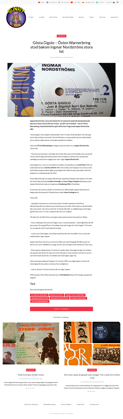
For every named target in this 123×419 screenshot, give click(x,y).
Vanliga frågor (31, 404)
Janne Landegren (79, 298)
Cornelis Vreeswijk (39, 295)
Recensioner (68, 17)
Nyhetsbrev (66, 404)
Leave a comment (61, 309)
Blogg (81, 17)
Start (31, 17)
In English (94, 404)
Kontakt (114, 17)
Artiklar (61, 36)
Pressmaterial (49, 404)
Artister (53, 17)
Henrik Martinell (56, 57)
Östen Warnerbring (40, 301)
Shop (92, 17)
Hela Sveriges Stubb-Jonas (31, 374)
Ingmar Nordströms (60, 298)
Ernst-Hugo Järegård (75, 295)
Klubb (41, 17)
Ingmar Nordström (40, 298)
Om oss (102, 17)
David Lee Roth (57, 295)
